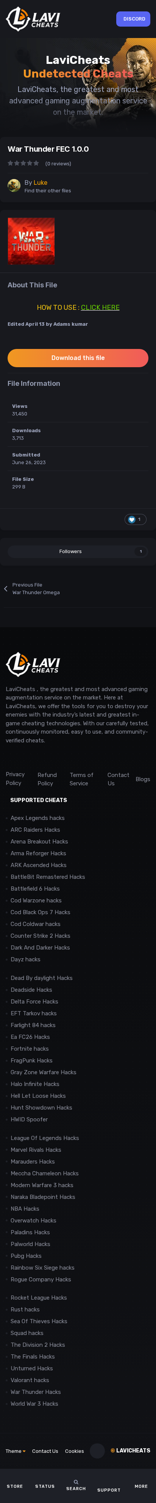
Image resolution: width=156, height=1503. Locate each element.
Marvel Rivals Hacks (36, 1149)
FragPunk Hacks (32, 1060)
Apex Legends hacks (38, 818)
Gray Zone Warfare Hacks (43, 1072)
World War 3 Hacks (34, 1403)
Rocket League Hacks (39, 1297)
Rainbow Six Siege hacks (43, 1267)
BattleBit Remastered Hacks (48, 877)
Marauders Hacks (33, 1161)
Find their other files (48, 190)
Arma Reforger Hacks (38, 853)
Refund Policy (47, 779)
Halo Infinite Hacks (35, 1084)
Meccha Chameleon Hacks (45, 1173)
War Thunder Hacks (36, 1392)
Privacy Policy (15, 778)
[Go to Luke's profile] (14, 185)
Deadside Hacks (31, 989)
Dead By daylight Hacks (42, 978)
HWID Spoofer (30, 1119)
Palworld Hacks (30, 1244)
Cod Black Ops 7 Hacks (40, 912)
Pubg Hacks (26, 1255)
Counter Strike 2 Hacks (40, 935)
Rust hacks (25, 1309)
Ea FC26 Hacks (30, 1037)
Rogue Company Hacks (41, 1279)
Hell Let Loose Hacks (38, 1095)
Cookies (74, 1451)
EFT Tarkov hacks (34, 1013)
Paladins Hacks (30, 1232)
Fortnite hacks (30, 1048)
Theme (14, 1451)
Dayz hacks (26, 959)
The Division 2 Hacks (38, 1344)
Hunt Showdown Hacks (41, 1107)
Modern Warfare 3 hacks (42, 1185)
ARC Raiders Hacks (35, 829)
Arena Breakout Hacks (39, 841)
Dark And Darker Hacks (40, 947)
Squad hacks (27, 1333)
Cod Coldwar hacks (36, 924)
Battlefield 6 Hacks (35, 888)
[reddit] (9, 757)
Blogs (143, 779)
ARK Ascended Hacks (39, 865)
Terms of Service (82, 779)
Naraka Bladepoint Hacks (43, 1197)
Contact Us (118, 779)
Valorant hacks (30, 1380)
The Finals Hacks (33, 1356)
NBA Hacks (25, 1208)
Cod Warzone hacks (36, 900)
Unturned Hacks (32, 1368)
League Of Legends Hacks (45, 1138)
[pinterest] (43, 757)
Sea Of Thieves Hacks (39, 1321)
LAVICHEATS (130, 1451)
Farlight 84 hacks (33, 1025)
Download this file (78, 357)
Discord (134, 19)
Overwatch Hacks (33, 1220)
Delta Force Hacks (34, 1001)
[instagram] (26, 757)
